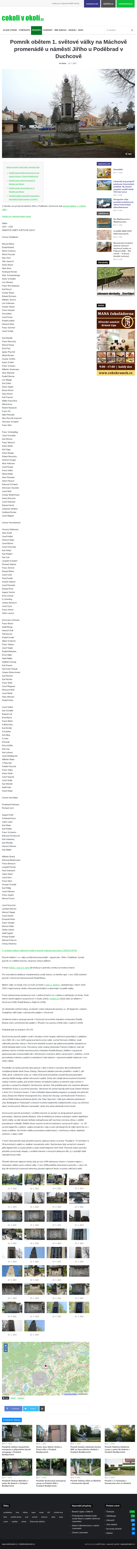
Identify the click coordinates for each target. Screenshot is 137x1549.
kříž (48, 1512)
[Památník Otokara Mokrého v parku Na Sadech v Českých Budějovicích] (17, 1467)
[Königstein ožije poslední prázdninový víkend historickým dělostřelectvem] (104, 203)
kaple (34, 1512)
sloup (61, 1517)
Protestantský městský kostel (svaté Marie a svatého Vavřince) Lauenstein (86, 1518)
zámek (23, 1522)
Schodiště (118, 169)
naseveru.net (92, 4)
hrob (17, 1512)
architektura (7, 1512)
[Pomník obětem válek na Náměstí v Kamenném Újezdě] (86, 1467)
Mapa (80, 30)
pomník (13, 1398)
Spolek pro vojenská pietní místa (16, 216)
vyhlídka (15, 1522)
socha (5, 1522)
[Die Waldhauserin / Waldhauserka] (104, 223)
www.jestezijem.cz (128, 1544)
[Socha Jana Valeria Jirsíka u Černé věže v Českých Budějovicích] (51, 1433)
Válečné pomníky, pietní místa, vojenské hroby (23, 167)
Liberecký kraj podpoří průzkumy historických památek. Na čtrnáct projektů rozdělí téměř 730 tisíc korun (123, 186)
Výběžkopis (24, 30)
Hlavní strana (10, 30)
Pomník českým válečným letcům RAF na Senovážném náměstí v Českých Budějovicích (86, 1449)
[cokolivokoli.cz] (23, 18)
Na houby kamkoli (113, 1529)
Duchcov (21, 1398)
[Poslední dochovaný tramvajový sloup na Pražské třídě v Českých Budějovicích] (51, 1467)
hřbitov (25, 1512)
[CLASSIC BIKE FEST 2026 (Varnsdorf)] (104, 235)
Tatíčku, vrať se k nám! (19, 968)
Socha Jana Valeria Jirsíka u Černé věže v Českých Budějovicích (49, 1449)
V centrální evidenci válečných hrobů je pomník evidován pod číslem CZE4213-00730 (39, 950)
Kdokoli (72, 30)
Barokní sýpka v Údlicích (82, 1512)
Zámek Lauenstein (80, 1533)
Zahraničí (47, 30)
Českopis (36, 30)
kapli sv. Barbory (52, 985)
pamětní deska (16, 1517)
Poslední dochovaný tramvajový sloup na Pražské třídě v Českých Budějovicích (51, 1483)
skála (53, 1517)
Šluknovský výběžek (37, 1522)
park (26, 1517)
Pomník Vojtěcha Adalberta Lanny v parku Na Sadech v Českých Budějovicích (117, 1449)
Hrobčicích (54, 999)
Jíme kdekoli (60, 30)
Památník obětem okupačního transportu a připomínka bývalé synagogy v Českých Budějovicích (24, 199)
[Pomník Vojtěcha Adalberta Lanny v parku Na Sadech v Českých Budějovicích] (120, 1433)
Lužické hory (58, 1512)
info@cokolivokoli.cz (27, 1544)
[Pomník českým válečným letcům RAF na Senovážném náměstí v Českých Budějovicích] (86, 1433)
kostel (41, 1512)
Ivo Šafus (62, 63)
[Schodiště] (104, 173)
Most (5, 1517)
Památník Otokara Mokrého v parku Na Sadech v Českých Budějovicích (15, 1483)
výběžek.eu (108, 4)
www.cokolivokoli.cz (10, 1544)
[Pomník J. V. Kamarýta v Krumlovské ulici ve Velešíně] (120, 1467)
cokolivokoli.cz (125, 4)
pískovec (44, 1517)
